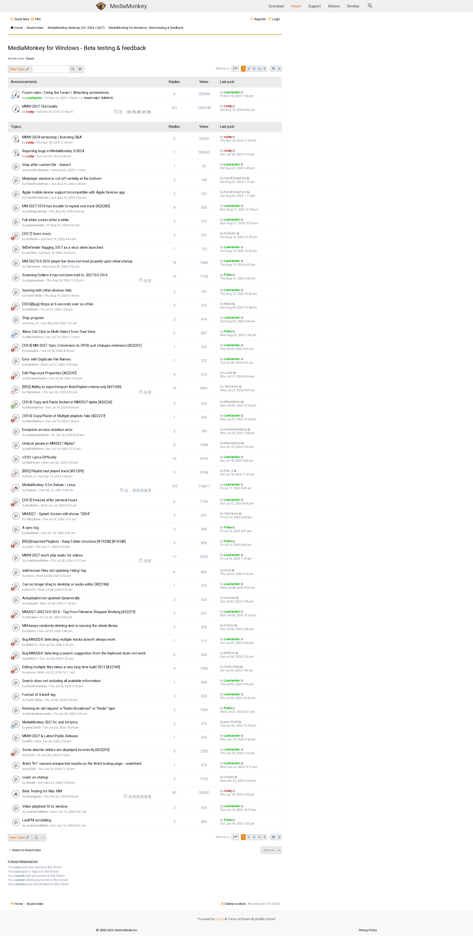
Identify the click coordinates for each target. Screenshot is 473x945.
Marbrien (32, 533)
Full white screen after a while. (45, 220)
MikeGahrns (34, 337)
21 (144, 112)
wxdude (31, 603)
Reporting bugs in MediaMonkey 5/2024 (53, 151)
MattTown (33, 462)
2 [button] (248, 68)
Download (276, 6)
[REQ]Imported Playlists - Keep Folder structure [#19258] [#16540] (74, 541)
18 (129, 112)
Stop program (33, 318)
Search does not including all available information (61, 681)
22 (149, 112)
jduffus (31, 253)
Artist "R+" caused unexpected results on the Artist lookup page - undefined (81, 763)
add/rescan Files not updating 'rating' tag (54, 570)
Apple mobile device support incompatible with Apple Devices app (73, 192)
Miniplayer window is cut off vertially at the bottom (61, 178)
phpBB (220, 919)
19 (134, 112)
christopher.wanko (39, 714)
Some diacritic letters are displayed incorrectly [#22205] (65, 750)
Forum (296, 6)
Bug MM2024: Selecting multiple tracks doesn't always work (68, 639)
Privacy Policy (368, 930)
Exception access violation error (47, 429)
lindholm (32, 239)
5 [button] (264, 68)
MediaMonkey (128, 6)
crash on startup (35, 777)
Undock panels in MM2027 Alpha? (48, 443)
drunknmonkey (36, 686)
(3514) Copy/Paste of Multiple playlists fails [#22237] (63, 416)
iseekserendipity (37, 435)
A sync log (30, 527)
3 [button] (254, 68)
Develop (353, 6)
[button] (370, 6)
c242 (29, 547)
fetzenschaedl (36, 378)
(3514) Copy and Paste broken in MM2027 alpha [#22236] (67, 402)
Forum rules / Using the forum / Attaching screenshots (65, 92)
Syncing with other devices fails (47, 290)
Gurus (30, 58)
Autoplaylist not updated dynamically (51, 598)
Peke (228, 275)
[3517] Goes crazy (36, 233)
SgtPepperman (36, 211)
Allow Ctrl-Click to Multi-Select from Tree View (58, 331)
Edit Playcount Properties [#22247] (49, 373)
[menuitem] (36, 19)
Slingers (31, 617)
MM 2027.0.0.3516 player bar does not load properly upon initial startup (77, 261)
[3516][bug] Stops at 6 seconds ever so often (57, 304)
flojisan (31, 490)
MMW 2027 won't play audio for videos (52, 555)
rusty (30, 112)
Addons (334, 6)
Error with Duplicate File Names (46, 359)
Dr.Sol (30, 755)
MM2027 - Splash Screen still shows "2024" (56, 514)
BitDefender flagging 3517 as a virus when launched (62, 247)
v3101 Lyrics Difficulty (39, 457)
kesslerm (32, 364)
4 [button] (259, 68)
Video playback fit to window (44, 806)
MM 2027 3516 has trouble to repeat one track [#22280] (66, 206)
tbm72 (30, 589)
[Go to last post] (242, 92)
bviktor (31, 631)
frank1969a (34, 295)
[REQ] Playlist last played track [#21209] (53, 471)
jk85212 (31, 645)
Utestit (30, 782)
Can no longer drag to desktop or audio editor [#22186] (65, 584)
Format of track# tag (38, 694)
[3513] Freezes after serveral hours (49, 500)
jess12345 (33, 727)
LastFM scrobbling (36, 820)
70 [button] (273, 68)
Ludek (228, 373)
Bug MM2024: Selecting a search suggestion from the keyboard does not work (83, 653)
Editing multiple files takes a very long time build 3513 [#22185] (71, 667)
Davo (29, 576)
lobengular (33, 796)
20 (139, 112)
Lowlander (34, 98)
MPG (29, 741)
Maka (228, 304)
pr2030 (31, 769)
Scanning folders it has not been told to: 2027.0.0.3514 (64, 275)
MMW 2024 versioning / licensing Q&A (52, 137)
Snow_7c (32, 323)
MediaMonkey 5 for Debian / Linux (48, 485)
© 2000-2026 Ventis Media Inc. (117, 930)
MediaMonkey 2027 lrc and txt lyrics (50, 722)
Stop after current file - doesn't (46, 165)
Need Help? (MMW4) (98, 98)
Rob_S (30, 476)
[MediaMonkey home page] (101, 6)
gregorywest (35, 225)
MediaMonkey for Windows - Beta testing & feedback (77, 48)
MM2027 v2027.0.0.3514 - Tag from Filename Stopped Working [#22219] (78, 612)
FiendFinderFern (37, 170)
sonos (30, 672)
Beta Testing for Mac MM (42, 791)
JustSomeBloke (37, 560)
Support (314, 6)
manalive (32, 351)
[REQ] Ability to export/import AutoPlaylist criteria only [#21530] (71, 387)
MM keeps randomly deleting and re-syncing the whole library (70, 625)
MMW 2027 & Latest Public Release (50, 736)
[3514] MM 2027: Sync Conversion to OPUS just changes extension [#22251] (82, 345)
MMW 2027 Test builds (40, 106)
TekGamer (33, 266)
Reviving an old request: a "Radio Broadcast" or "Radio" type (68, 708)
